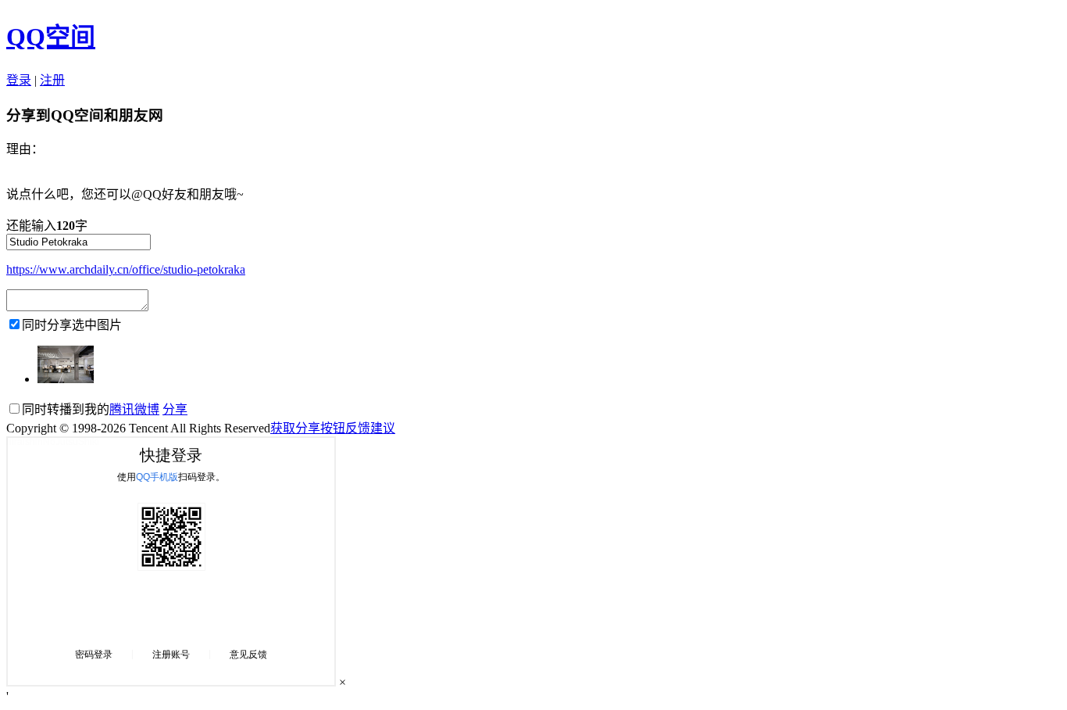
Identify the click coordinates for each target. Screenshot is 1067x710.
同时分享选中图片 (72, 325)
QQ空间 (50, 37)
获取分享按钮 (307, 428)
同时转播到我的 (90, 409)
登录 (18, 80)
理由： (25, 149)
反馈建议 (370, 428)
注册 (52, 80)
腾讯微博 (134, 409)
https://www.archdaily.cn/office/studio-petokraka (125, 269)
